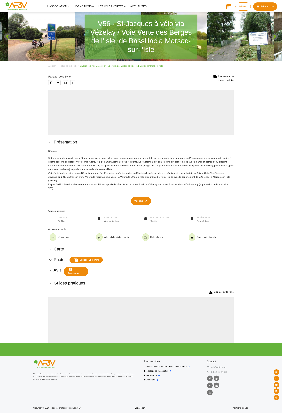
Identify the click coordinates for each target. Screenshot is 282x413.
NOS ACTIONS (83, 6)
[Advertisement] (141, 112)
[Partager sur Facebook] (52, 84)
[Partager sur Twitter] (59, 84)
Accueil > (52, 66)
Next (274, 36)
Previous (7, 36)
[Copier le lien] (73, 84)
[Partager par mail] (66, 84)
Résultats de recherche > (68, 66)
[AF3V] (16, 9)
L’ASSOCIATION (57, 6)
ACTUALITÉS (138, 6)
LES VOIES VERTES (111, 6)
